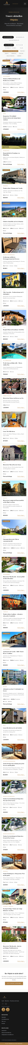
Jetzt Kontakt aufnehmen (14, 983)
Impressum (4, 1030)
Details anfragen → (21, 92)
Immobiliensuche (5, 1019)
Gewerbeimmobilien (14, 40)
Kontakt (3, 1023)
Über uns (4, 1021)
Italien (21, 48)
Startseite (4, 1017)
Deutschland (19, 45)
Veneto (6, 53)
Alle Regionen (9, 45)
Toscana (21, 53)
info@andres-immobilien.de (7, 1034)
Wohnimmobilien (20, 37)
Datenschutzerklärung (6, 1032)
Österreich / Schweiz (10, 48)
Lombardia (13, 53)
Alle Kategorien (8, 37)
